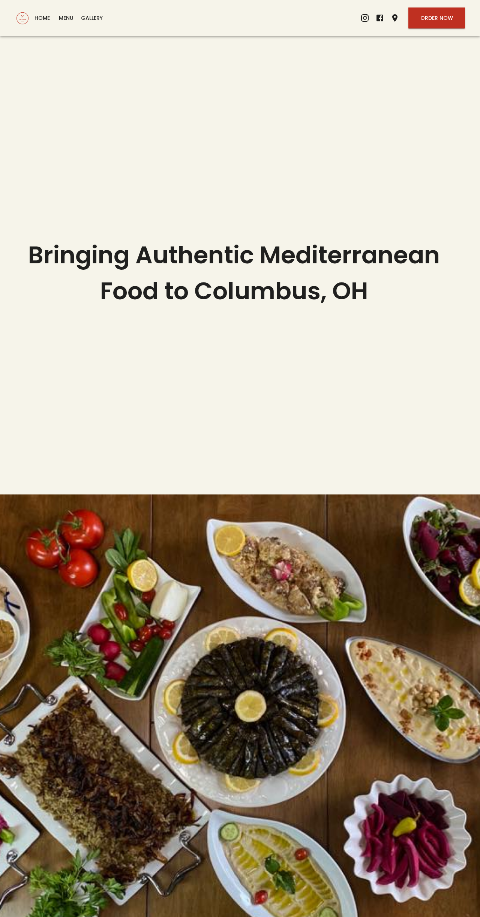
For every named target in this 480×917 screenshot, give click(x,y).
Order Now (436, 18)
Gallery (92, 18)
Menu (66, 18)
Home (42, 18)
